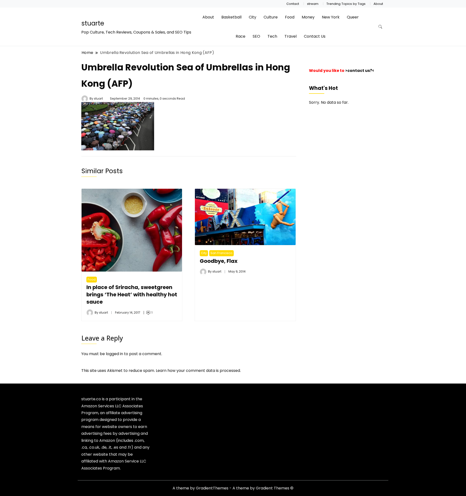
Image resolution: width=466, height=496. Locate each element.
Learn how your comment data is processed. (198, 370)
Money (308, 17)
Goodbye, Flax (219, 261)
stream (312, 3)
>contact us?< (359, 70)
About (378, 3)
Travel (290, 36)
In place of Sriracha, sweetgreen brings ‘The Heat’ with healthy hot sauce (131, 294)
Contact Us (314, 36)
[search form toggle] (380, 26)
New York (331, 17)
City (252, 17)
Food (289, 17)
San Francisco (221, 253)
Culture (271, 17)
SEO (256, 36)
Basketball (231, 17)
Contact (292, 3)
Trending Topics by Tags (346, 3)
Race (240, 36)
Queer (353, 17)
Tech (272, 36)
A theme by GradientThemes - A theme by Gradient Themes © (233, 488)
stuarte (92, 23)
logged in (114, 354)
